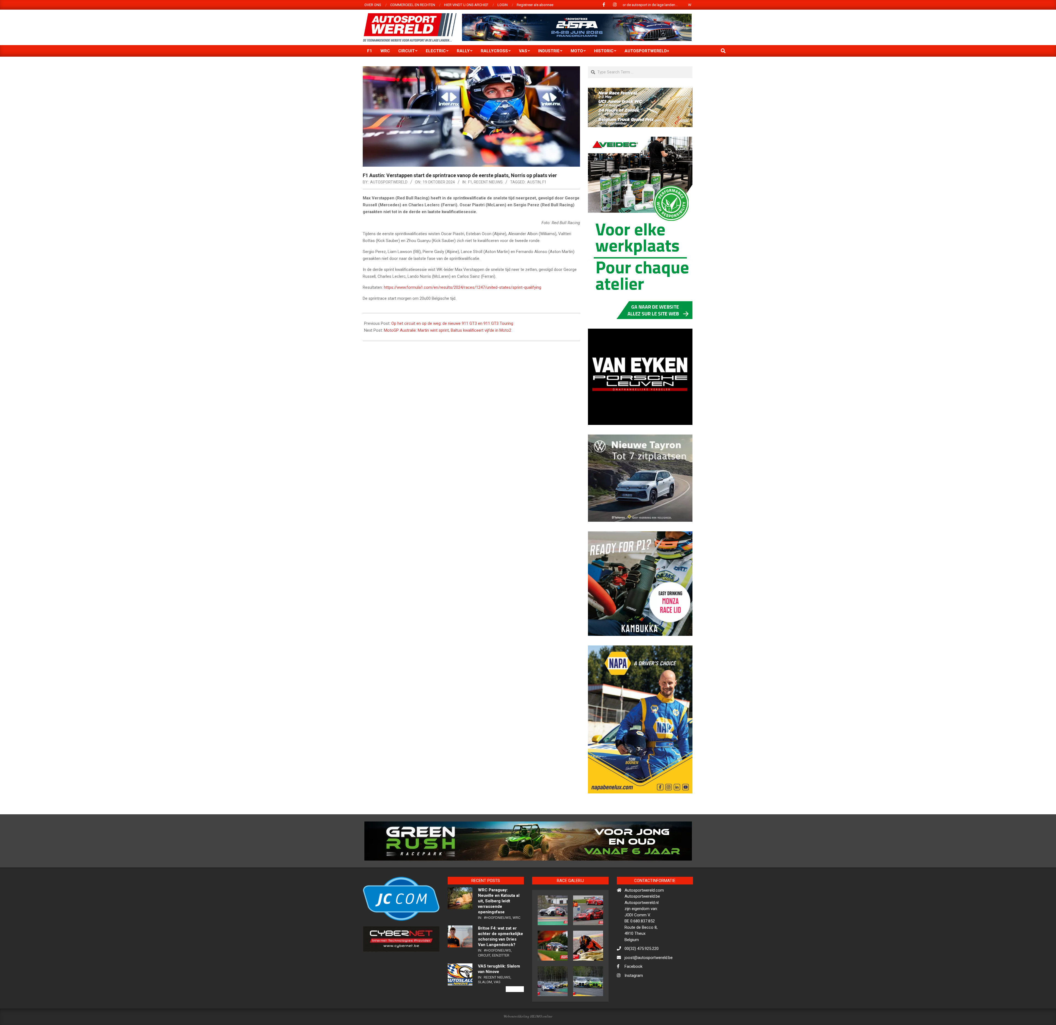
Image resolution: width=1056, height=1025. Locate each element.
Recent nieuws (488, 182)
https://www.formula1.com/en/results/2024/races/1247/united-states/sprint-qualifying (462, 287)
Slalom (485, 1006)
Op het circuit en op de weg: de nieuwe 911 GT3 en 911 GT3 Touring (452, 323)
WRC (516, 941)
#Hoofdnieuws (497, 941)
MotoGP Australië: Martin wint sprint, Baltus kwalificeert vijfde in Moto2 (447, 330)
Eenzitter (500, 979)
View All (514, 1013)
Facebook (633, 990)
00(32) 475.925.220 (642, 972)
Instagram (634, 999)
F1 (470, 182)
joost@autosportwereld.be (649, 981)
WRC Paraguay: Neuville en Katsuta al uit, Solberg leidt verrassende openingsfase (498, 924)
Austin (534, 182)
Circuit (484, 979)
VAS (497, 1006)
